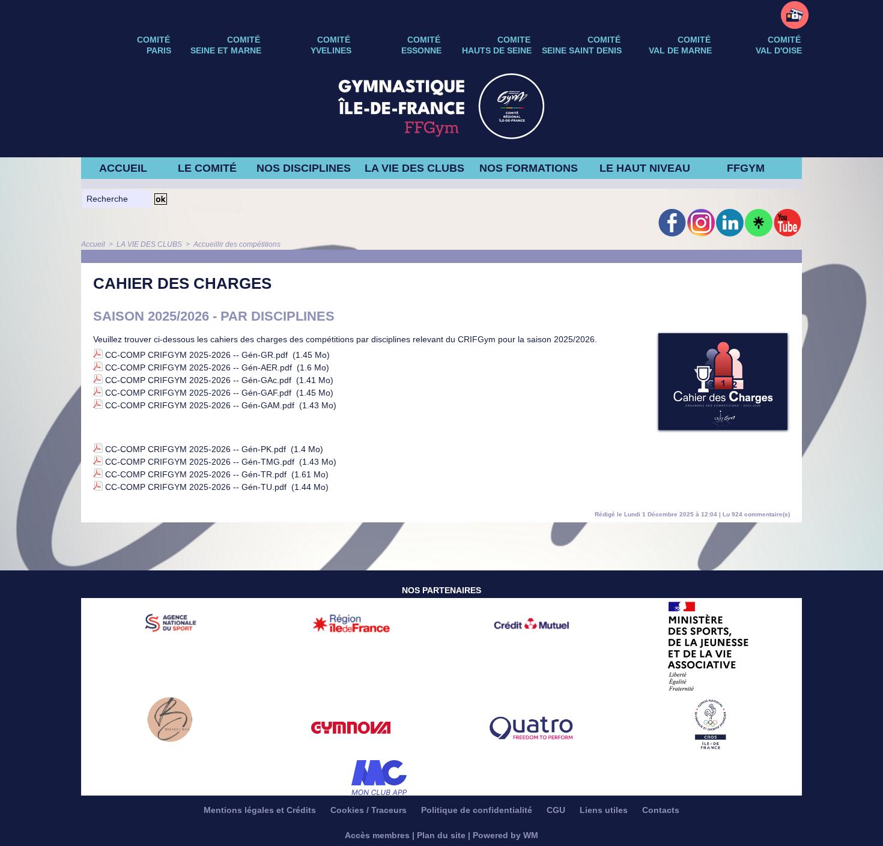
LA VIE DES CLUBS (414, 168)
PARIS (159, 50)
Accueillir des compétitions (237, 244)
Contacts (660, 810)
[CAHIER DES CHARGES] (722, 336)
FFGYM (746, 168)
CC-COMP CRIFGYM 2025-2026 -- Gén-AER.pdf (198, 367)
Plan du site (441, 835)
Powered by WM (505, 835)
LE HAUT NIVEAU (644, 168)
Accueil (93, 244)
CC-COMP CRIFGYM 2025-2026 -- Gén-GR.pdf (196, 355)
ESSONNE (421, 50)
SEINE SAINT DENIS (582, 50)
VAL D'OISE (779, 50)
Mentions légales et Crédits (261, 810)
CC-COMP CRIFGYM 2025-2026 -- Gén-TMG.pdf (199, 462)
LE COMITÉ (207, 168)
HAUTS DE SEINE (497, 50)
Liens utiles (605, 810)
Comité (784, 39)
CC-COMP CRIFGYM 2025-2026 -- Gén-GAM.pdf (199, 405)
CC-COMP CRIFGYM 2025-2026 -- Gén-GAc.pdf (198, 380)
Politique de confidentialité (478, 810)
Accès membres (377, 835)
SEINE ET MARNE (225, 50)
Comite (513, 39)
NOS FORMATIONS (528, 168)
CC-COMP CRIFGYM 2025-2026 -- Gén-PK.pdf (195, 449)
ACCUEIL (123, 168)
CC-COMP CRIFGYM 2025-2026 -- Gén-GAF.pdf (198, 392)
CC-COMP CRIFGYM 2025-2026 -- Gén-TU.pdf (196, 487)
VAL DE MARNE (680, 50)
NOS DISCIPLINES (303, 168)
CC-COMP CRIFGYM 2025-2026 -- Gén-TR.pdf (196, 474)
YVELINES (331, 50)
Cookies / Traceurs (369, 810)
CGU (557, 810)
